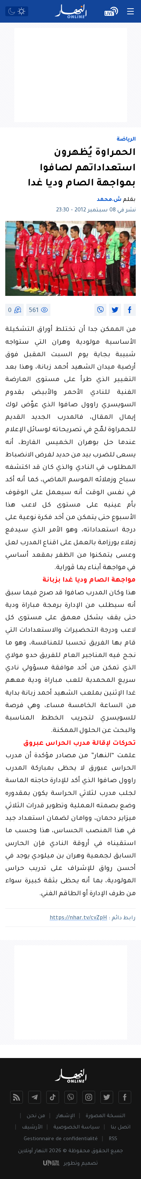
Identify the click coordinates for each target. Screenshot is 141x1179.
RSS (113, 1139)
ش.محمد (109, 200)
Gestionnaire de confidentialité (61, 1139)
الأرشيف (32, 1127)
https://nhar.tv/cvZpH (78, 919)
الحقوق (100, 1151)
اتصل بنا (120, 1127)
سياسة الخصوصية (76, 1127)
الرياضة (126, 140)
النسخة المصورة (105, 1116)
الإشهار (65, 1116)
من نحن (36, 1116)
